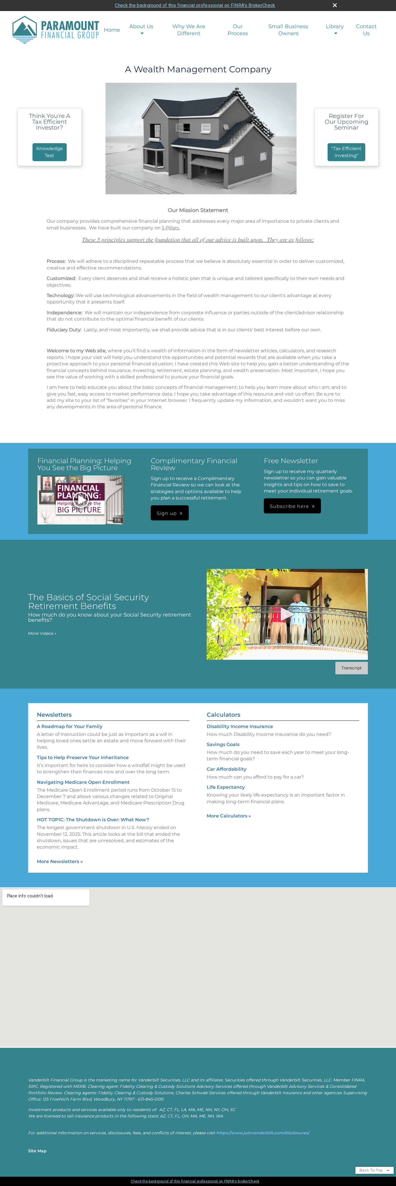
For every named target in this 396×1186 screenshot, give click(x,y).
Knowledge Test (49, 152)
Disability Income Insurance (240, 726)
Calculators (223, 714)
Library (335, 26)
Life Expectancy (226, 787)
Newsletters (54, 714)
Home (112, 30)
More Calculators (229, 816)
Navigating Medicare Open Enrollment (83, 782)
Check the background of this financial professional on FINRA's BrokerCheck (195, 5)
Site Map (37, 1150)
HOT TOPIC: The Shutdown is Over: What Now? (93, 819)
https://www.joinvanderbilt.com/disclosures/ (262, 1132)
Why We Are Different (188, 30)
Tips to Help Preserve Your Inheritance (83, 757)
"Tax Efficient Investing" (346, 152)
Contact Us (366, 30)
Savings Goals (223, 744)
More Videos (42, 633)
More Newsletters (60, 861)
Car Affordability (226, 769)
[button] (80, 499)
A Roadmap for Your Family (69, 726)
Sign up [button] (167, 513)
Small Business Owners (288, 30)
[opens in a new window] (80, 500)
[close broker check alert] (335, 5)
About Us (141, 26)
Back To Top (371, 1170)
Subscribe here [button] (289, 506)
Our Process (238, 30)
